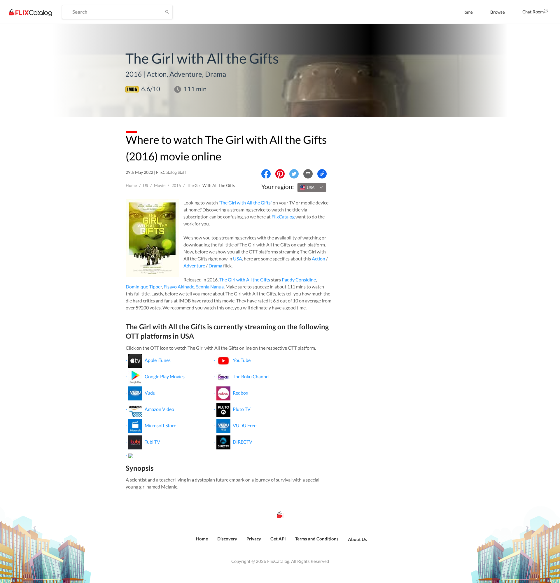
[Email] (308, 173)
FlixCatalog (283, 216)
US (145, 185)
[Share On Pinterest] (280, 173)
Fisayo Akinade (179, 286)
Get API (278, 538)
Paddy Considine (299, 279)
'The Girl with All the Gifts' (245, 202)
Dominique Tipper (144, 286)
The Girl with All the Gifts (244, 279)
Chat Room (533, 11)
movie (159, 185)
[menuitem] (467, 12)
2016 (176, 185)
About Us (357, 539)
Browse (497, 12)
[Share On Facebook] (266, 173)
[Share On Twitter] (294, 173)
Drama (215, 265)
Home (467, 12)
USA (237, 258)
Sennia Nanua (210, 286)
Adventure (194, 265)
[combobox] (311, 187)
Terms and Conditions (317, 538)
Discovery (227, 538)
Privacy (253, 538)
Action (318, 258)
